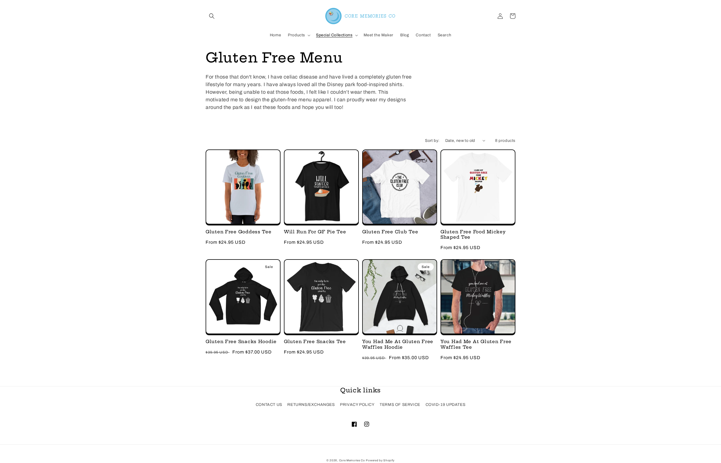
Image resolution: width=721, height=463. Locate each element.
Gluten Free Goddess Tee (239, 231)
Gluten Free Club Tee (390, 231)
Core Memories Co (352, 460)
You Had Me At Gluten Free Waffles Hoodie (397, 344)
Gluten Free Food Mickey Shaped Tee (473, 234)
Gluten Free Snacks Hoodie (241, 341)
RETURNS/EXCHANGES (311, 404)
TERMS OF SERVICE (400, 404)
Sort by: (432, 140)
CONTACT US (269, 404)
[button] (212, 16)
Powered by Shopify (380, 460)
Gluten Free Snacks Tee (315, 341)
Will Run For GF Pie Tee (315, 231)
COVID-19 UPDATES (446, 404)
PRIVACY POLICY (357, 404)
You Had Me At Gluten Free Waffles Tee (475, 344)
